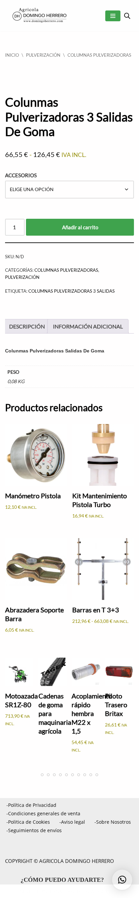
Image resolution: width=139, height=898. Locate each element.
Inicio (12, 55)
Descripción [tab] (27, 326)
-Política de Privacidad (31, 805)
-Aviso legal (72, 822)
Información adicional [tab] (88, 326)
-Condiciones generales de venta (43, 813)
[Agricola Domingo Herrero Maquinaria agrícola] (39, 16)
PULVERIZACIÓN (43, 55)
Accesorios (21, 175)
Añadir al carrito (80, 227)
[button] (122, 880)
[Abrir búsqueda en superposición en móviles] (127, 16)
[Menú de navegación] (112, 15)
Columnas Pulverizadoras (99, 55)
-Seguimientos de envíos (34, 830)
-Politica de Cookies (28, 822)
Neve (25, 891)
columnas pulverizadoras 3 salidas (71, 291)
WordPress (105, 891)
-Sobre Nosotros (112, 822)
